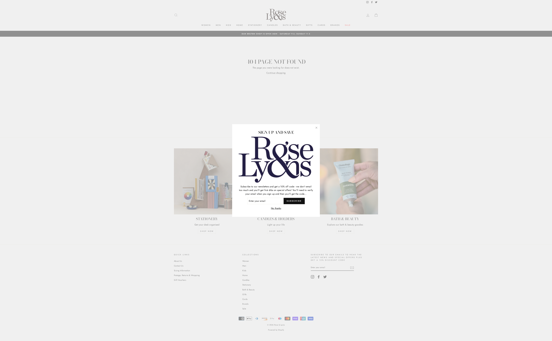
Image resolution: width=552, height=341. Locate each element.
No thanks (276, 208)
